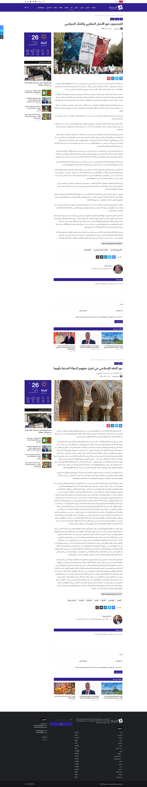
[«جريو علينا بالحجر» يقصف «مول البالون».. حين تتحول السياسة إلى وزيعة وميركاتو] (46, 116)
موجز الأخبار (41, 7)
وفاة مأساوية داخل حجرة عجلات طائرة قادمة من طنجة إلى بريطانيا (38, 83)
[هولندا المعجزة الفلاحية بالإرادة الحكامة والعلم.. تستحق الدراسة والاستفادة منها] (112, 338)
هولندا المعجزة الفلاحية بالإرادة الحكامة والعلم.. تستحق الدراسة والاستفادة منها (113, 346)
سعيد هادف (117, 29)
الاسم (121, 304)
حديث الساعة (119, 748)
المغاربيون (87, 249)
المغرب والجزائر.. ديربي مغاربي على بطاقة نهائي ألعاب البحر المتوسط (32, 91)
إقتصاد (66, 7)
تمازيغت (120, 743)
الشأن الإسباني (117, 756)
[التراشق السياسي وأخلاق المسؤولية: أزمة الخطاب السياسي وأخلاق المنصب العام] (88, 338)
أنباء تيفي (48, 7)
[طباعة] (97, 257)
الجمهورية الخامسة (116, 249)
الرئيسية (120, 15)
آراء (71, 7)
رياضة (55, 7)
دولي (82, 7)
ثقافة (60, 7)
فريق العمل (44, 737)
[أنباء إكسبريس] (116, 7)
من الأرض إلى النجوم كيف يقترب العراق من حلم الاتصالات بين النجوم (33, 108)
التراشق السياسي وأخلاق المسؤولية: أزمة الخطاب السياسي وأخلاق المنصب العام (89, 346)
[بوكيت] (108, 78)
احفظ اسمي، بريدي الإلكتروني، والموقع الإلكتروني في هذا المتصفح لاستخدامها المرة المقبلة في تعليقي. (98, 317)
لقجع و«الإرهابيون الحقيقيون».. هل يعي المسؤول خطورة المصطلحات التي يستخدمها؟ (33, 100)
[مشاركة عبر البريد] (101, 257)
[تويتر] (117, 78)
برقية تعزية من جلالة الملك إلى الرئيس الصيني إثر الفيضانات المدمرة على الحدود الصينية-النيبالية (65, 347)
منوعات (120, 774)
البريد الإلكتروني (119, 310)
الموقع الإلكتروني (83, 310)
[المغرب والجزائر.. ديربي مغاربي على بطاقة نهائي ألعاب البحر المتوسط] (46, 93)
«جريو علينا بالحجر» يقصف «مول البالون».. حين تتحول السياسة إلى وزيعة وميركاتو (33, 116)
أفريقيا (119, 753)
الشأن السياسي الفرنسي (100, 249)
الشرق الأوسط (117, 759)
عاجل (121, 766)
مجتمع (88, 7)
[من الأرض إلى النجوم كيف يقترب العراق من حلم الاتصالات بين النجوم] (46, 108)
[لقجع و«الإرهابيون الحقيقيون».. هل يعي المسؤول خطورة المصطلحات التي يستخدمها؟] (46, 100)
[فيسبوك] (121, 78)
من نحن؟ (45, 739)
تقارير (76, 7)
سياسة (94, 7)
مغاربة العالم (119, 772)
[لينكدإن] (113, 78)
